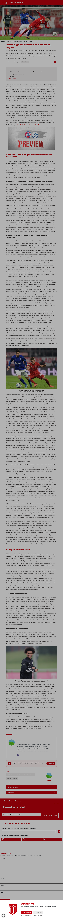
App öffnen (51, 763)
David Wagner (30, 774)
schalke (15, 778)
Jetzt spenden (26, 912)
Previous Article (13, 787)
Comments (13, 78)
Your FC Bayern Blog (17, 2)
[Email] (18, 755)
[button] (3, 915)
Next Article (10, 792)
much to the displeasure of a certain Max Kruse (28, 125)
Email (2, 885)
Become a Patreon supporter (13, 814)
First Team (25, 61)
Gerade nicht (38, 912)
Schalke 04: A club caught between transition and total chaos (27, 71)
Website (2, 892)
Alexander (15, 783)
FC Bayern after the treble (17, 74)
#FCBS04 (9, 774)
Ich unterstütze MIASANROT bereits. (31, 915)
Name (2, 878)
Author (12, 76)
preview (9, 778)
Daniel (8, 62)
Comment (3, 858)
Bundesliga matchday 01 (19, 774)
